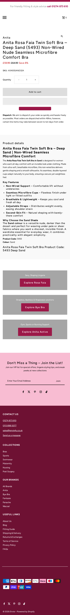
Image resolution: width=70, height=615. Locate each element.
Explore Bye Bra (35, 307)
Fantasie (7, 498)
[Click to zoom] (62, 36)
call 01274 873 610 (57, 6)
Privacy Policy (9, 545)
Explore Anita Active (35, 331)
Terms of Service (10, 541)
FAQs (5, 549)
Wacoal (6, 506)
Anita (5, 490)
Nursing (6, 467)
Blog (5, 525)
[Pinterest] (35, 392)
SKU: (5, 70)
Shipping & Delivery (12, 533)
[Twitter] (29, 392)
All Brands (7, 486)
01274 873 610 (9, 420)
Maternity (7, 463)
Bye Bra (6, 494)
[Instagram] (41, 392)
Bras (5, 451)
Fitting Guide (9, 529)
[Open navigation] (10, 17)
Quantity (7, 79)
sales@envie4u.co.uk (12, 430)
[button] (35, 101)
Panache (7, 502)
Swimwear (8, 459)
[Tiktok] (46, 392)
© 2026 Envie (9, 611)
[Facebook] (23, 392)
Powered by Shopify (26, 611)
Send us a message (12, 435)
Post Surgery (8, 471)
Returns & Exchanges (12, 537)
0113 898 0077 (9, 425)
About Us (7, 521)
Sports (6, 455)
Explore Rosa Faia (35, 282)
